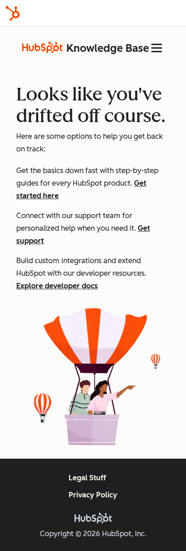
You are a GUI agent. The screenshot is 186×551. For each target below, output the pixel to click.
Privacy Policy (93, 495)
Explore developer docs (57, 286)
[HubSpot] (12, 13)
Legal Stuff (87, 478)
